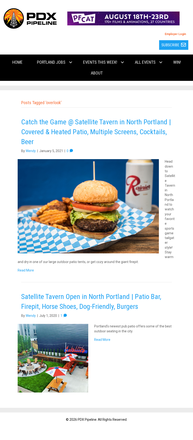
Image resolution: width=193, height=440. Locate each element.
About (97, 73)
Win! (177, 62)
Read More (26, 270)
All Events (145, 62)
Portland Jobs (51, 62)
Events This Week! (100, 62)
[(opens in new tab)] (123, 18)
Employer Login (175, 34)
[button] (70, 62)
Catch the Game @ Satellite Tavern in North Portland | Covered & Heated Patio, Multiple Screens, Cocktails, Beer (96, 132)
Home (17, 62)
